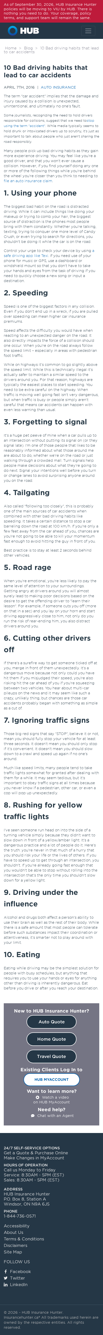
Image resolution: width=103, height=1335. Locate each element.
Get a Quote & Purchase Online (36, 1153)
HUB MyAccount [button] (51, 1080)
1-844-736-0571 (20, 1216)
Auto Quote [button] (51, 1021)
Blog (28, 48)
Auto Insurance (58, 87)
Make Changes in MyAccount (34, 1158)
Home (10, 48)
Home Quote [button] (51, 1039)
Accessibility (17, 1226)
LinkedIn (19, 1284)
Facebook (20, 1271)
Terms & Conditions (24, 1239)
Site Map (13, 1252)
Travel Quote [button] (51, 1056)
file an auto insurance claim (28, 181)
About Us (13, 1232)
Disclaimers (15, 1245)
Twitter (17, 1278)
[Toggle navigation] (88, 31)
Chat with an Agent (55, 1116)
